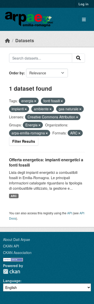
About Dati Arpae (16, 239)
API (69, 213)
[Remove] (35, 101)
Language (11, 280)
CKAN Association (17, 252)
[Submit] (78, 58)
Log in (83, 4)
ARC (14, 196)
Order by (16, 72)
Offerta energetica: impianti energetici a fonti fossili (46, 162)
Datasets (24, 40)
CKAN (11, 271)
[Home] (7, 40)
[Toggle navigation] (84, 19)
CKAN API (11, 245)
